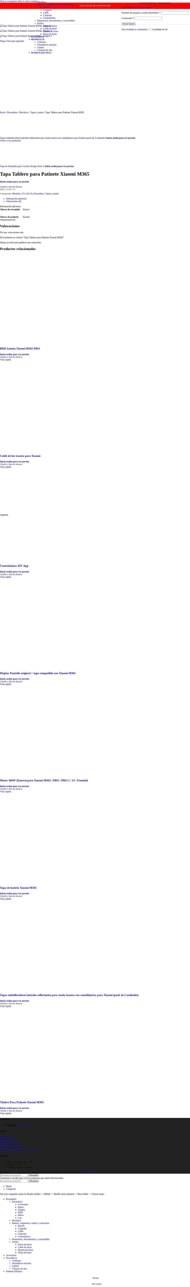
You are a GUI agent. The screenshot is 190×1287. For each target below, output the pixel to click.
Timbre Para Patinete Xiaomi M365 (22, 1102)
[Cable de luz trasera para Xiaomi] (22, 405)
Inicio (3, 112)
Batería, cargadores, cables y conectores (55, 4)
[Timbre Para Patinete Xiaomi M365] (22, 1051)
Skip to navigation (9, 1)
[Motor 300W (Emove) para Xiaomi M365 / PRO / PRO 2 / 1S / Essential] (22, 729)
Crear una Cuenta (143, 7)
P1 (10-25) (27, 193)
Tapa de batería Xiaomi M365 (18, 887)
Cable (46, 12)
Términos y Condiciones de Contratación (19, 1150)
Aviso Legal (5, 1136)
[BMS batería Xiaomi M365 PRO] (22, 297)
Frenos (40, 23)
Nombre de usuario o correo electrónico (141, 12)
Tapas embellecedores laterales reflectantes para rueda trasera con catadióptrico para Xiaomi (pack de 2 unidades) (53, 138)
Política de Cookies (9, 1142)
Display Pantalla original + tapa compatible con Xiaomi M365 (38, 673)
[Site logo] (11, 25)
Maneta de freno (50, 31)
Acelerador (23, 1204)
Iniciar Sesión (128, 24)
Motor (21, 1215)
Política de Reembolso (10, 1147)
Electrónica (17, 1201)
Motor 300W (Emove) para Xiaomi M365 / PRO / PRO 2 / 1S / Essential (44, 780)
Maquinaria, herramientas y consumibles (56, 20)
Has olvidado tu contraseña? (135, 29)
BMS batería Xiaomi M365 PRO (20, 348)
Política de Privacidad (10, 1144)
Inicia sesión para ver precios (120, 138)
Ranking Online (88, 1172)
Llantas (40, 47)
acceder (10, 242)
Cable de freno (50, 28)
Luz (20, 1218)
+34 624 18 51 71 (26, 1125)
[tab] (16, 198)
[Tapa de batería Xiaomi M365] (22, 836)
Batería (46, 7)
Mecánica (41, 2)
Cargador (47, 10)
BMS (20, 1212)
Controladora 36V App (14, 565)
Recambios (12, 112)
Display (21, 1209)
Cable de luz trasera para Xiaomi (20, 455)
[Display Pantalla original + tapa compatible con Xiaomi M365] (22, 622)
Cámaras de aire (44, 50)
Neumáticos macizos (46, 44)
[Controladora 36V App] (22, 512)
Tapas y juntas (37, 112)
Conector (47, 15)
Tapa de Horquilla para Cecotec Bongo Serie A (22, 166)
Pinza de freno (50, 34)
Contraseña (128, 18)
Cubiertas (41, 42)
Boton (21, 1207)
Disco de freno (50, 26)
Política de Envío (8, 1139)
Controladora (49, 18)
